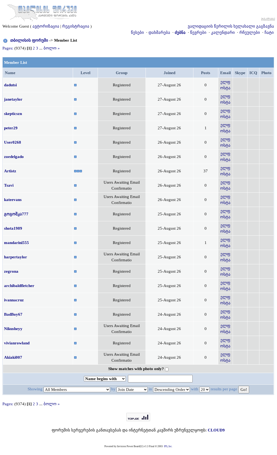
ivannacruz (14, 300)
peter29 (11, 128)
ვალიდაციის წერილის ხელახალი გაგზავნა (231, 26)
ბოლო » (52, 48)
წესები (137, 32)
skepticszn (13, 113)
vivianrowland (16, 343)
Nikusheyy (13, 329)
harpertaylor (15, 257)
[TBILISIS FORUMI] (41, 11)
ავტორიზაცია (45, 26)
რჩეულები (249, 32)
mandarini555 (16, 242)
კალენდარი (223, 32)
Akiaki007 (13, 357)
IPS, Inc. (168, 446)
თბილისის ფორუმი (29, 40)
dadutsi (10, 85)
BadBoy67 (13, 314)
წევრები (198, 32)
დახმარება (159, 32)
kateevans (13, 199)
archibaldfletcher (19, 285)
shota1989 (13, 228)
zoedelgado (14, 156)
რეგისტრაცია (75, 26)
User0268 (12, 142)
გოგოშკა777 (16, 214)
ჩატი (269, 32)
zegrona (11, 271)
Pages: (7, 48)
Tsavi (9, 185)
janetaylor (13, 99)
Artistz (10, 171)
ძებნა (180, 32)
